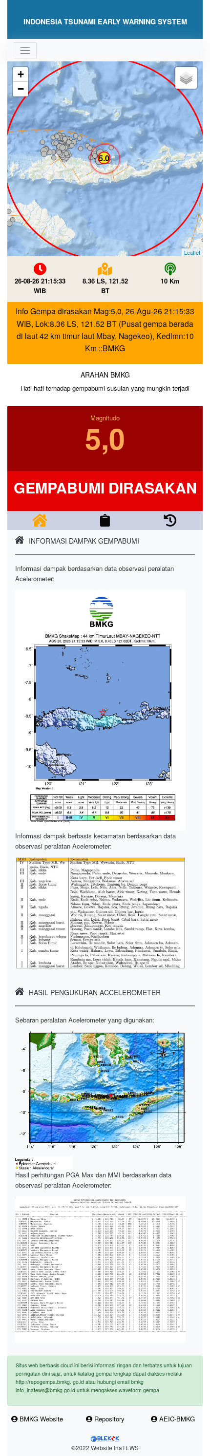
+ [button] (21, 74)
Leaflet (192, 252)
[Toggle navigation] (25, 50)
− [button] (21, 89)
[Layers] (186, 78)
